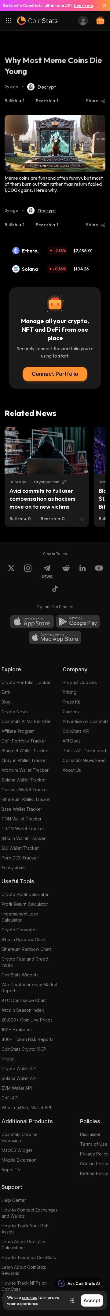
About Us (72, 770)
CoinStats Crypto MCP (24, 1049)
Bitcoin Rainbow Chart (24, 939)
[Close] (102, 5)
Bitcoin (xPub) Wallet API (26, 1107)
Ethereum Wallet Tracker (26, 799)
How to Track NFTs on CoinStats (24, 1286)
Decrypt (47, 87)
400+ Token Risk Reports (27, 1039)
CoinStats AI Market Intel (26, 721)
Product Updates (80, 682)
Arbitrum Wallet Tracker (25, 770)
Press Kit (71, 701)
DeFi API (10, 1097)
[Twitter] (11, 571)
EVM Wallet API (17, 1088)
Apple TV (11, 1169)
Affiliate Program (18, 731)
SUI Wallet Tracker (20, 848)
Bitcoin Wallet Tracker (24, 838)
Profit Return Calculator (25, 904)
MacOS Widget (17, 1150)
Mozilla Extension (19, 1160)
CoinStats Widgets (20, 974)
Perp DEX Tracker (20, 857)
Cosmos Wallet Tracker (25, 789)
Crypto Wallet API (19, 1068)
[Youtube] (99, 571)
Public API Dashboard (84, 750)
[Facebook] (55, 589)
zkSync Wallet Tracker (24, 760)
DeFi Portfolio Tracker (24, 740)
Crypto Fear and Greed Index (25, 962)
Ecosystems (13, 867)
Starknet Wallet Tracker (25, 750)
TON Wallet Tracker (22, 818)
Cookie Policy (94, 1163)
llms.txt (8, 1058)
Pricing (69, 692)
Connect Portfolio (55, 374)
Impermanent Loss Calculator (20, 917)
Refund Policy (94, 1173)
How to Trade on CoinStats (29, 1257)
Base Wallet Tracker (22, 809)
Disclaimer (90, 1134)
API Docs (72, 740)
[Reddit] (66, 571)
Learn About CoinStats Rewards (24, 1270)
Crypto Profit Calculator (25, 894)
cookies (29, 1297)
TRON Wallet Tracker (23, 828)
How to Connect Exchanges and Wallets (30, 1213)
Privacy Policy (94, 1153)
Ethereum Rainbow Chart (26, 949)
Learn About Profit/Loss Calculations (25, 1244)
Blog (6, 701)
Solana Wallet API (19, 1078)
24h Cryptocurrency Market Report (29, 987)
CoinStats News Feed (84, 760)
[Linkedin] (82, 571)
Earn (6, 692)
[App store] (32, 621)
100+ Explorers (17, 1029)
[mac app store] (55, 637)
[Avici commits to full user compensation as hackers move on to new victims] (47, 450)
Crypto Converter (19, 929)
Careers (71, 711)
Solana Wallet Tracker (24, 779)
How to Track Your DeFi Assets (26, 1228)
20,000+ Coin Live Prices (27, 1019)
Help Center (14, 1200)
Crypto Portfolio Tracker (26, 682)
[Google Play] (78, 621)
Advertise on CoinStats (85, 721)
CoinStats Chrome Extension (20, 1137)
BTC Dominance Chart (24, 1000)
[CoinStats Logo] (37, 20)
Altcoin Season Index (23, 1010)
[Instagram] (27, 571)
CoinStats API (76, 731)
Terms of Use (93, 1144)
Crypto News (15, 711)
